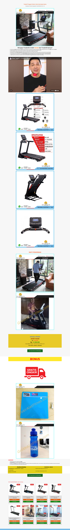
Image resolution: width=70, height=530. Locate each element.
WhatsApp (14, 501)
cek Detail (14, 499)
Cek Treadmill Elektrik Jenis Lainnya (15, 481)
